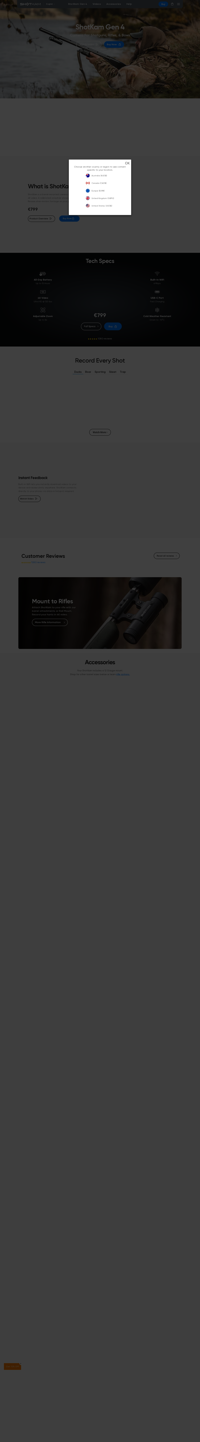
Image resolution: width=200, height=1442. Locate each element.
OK (127, 163)
